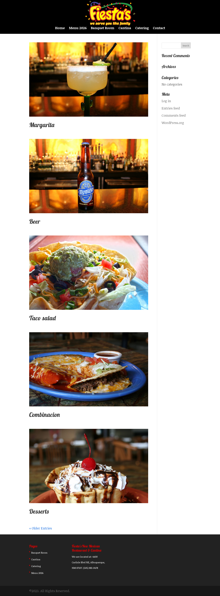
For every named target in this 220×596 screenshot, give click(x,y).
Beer (34, 221)
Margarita (41, 125)
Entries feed (171, 108)
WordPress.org (173, 122)
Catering (142, 28)
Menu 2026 (78, 28)
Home (60, 28)
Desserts (39, 511)
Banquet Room (102, 28)
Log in (166, 101)
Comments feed (174, 115)
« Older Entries (40, 528)
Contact (159, 28)
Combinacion (44, 414)
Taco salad (42, 318)
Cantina (125, 28)
